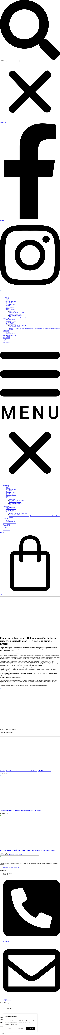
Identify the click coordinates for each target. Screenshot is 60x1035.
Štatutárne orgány (10, 304)
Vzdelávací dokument (14, 326)
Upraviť (9, 1028)
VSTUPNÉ (6, 331)
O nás (7, 298)
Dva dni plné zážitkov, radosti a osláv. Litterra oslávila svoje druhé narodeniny (25, 771)
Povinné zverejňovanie (15, 314)
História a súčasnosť (11, 301)
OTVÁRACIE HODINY (9, 335)
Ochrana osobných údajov (15, 315)
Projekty (8, 308)
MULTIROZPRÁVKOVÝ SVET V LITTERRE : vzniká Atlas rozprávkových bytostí (27, 850)
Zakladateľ (9, 302)
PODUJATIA (6, 338)
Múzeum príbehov (10, 319)
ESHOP (5, 340)
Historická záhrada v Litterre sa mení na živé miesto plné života (20, 810)
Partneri (8, 305)
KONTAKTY (6, 342)
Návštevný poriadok (11, 321)
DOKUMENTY (10, 310)
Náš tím (8, 300)
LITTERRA (6, 297)
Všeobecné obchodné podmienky (17, 317)
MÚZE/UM (6, 318)
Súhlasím (31, 1028)
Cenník (8, 332)
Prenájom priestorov (11, 307)
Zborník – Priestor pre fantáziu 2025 (18, 325)
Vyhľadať (2, 61)
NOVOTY (6, 339)
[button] (30, 30)
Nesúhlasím (20, 1028)
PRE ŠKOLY (6, 336)
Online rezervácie (10, 333)
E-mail (2, 1017)
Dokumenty (12, 311)
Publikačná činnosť (11, 324)
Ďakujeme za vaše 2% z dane (16, 312)
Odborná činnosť (10, 322)
